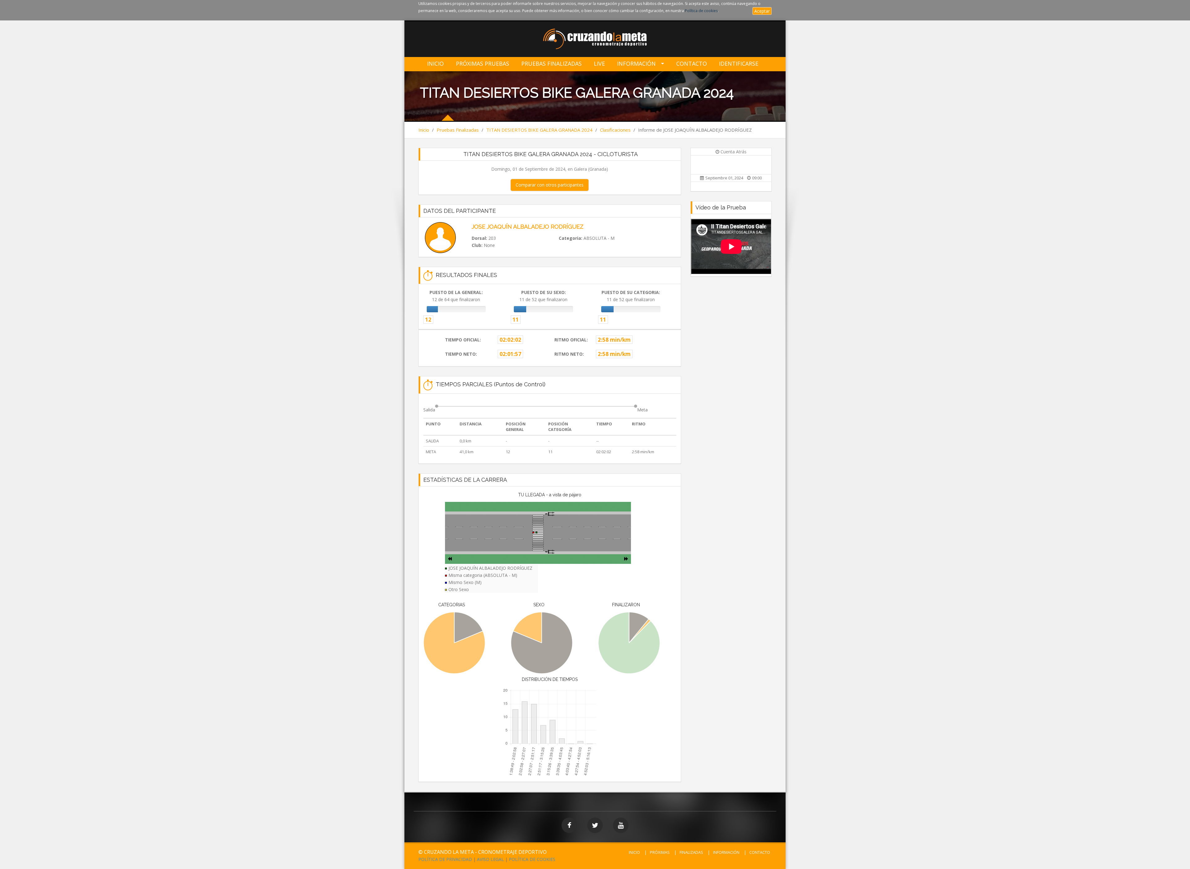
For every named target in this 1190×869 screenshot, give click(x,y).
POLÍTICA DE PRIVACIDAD (445, 859)
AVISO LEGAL (490, 859)
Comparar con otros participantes (550, 185)
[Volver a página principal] (595, 39)
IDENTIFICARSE (738, 63)
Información (636, 63)
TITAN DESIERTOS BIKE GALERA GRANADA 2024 (539, 130)
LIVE (599, 63)
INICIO (634, 852)
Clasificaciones (615, 130)
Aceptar (762, 11)
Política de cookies (701, 10)
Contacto (691, 63)
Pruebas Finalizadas (551, 63)
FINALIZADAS (691, 852)
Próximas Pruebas (482, 63)
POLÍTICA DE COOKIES (532, 859)
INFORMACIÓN (726, 852)
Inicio (435, 63)
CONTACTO (759, 852)
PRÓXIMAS (660, 852)
